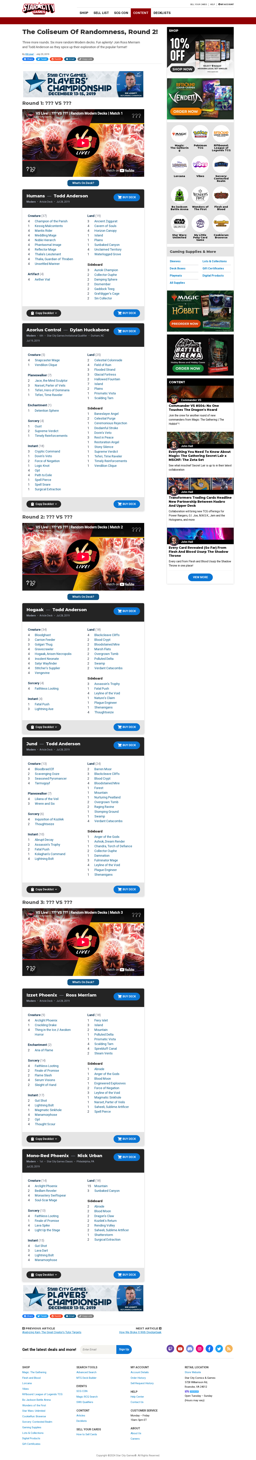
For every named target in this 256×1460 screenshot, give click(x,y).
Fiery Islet (101, 1020)
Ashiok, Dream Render (109, 841)
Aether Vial (42, 279)
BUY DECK (129, 197)
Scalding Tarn (103, 398)
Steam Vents (103, 1053)
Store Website (193, 1372)
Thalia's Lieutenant (48, 254)
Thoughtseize (104, 712)
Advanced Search (86, 1372)
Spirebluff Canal (105, 1048)
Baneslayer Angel (106, 414)
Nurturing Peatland (107, 797)
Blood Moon (102, 1078)
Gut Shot (41, 1100)
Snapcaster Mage (47, 360)
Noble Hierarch (45, 240)
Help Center (137, 1396)
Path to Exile (43, 475)
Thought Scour (45, 1124)
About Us (136, 1433)
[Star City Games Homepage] (44, 8)
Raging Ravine (104, 807)
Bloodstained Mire (107, 644)
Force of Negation (47, 461)
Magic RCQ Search (87, 1396)
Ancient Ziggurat (105, 221)
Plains (98, 240)
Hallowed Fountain (107, 379)
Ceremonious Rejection (110, 423)
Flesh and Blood (221, 208)
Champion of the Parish (51, 221)
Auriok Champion (106, 270)
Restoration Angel (106, 442)
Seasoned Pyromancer (51, 778)
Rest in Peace (104, 437)
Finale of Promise (47, 1070)
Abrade (99, 1069)
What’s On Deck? (83, 183)
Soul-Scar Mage (46, 1200)
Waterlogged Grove (107, 254)
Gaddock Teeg (104, 289)
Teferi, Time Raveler (49, 395)
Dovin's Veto (43, 456)
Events (81, 1386)
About (135, 1428)
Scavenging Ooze (47, 774)
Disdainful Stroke (106, 428)
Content (140, 13)
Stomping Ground (106, 811)
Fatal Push (42, 704)
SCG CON (121, 13)
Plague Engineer (105, 702)
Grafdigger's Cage (106, 293)
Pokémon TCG (200, 146)
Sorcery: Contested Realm (221, 179)
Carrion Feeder (45, 640)
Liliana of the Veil (47, 799)
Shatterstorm (103, 1235)
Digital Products (213, 275)
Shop (84, 13)
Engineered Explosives (110, 1083)
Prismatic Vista (105, 393)
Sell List (101, 13)
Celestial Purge (104, 418)
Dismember (102, 284)
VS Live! (29, 54)
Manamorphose (46, 1114)
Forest (98, 788)
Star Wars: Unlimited (179, 236)
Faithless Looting (47, 688)
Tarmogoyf (42, 783)
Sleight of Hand (45, 1085)
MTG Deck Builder (86, 1377)
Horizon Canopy (105, 230)
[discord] (190, 1349)
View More (200, 577)
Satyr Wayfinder (46, 663)
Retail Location (196, 1367)
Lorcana (179, 176)
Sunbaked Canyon (107, 245)
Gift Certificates (213, 268)
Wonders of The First (200, 208)
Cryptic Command (47, 451)
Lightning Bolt (44, 859)
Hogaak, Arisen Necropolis (53, 654)
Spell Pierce (43, 480)
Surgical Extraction (48, 489)
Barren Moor (103, 769)
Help (212, 4)
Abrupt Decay (44, 840)
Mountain (101, 792)
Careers (135, 1438)
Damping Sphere (105, 279)
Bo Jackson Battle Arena (179, 208)
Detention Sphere (47, 410)
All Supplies (177, 282)
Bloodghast (43, 635)
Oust (38, 426)
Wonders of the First (34, 1405)
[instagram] (199, 1349)
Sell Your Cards (198, 4)
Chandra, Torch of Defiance (113, 846)
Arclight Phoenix (46, 1020)
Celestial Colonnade (108, 360)
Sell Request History (142, 1383)
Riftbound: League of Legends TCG (221, 148)
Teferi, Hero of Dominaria (52, 390)
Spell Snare (43, 484)
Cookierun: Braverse (221, 236)
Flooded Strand (104, 369)
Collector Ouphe (105, 275)
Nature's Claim (104, 698)
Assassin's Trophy (107, 684)
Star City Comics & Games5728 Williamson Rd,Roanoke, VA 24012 (200, 1382)
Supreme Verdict (46, 431)
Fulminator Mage (106, 860)
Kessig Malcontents (49, 226)
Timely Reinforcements (51, 435)
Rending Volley (104, 1225)
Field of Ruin (102, 365)
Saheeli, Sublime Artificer (111, 1107)
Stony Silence (103, 447)
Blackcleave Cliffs (107, 635)
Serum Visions (45, 1080)
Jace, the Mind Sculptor (51, 380)
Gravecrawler (44, 649)
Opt (37, 470)
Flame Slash (43, 1075)
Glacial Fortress (105, 374)
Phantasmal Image (48, 245)
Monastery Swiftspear (50, 1195)
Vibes (200, 176)
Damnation (102, 855)
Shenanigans (103, 707)
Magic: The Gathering (179, 148)
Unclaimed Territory (108, 249)
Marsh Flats (102, 649)
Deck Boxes (177, 268)
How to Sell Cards (86, 1434)
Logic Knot (42, 465)
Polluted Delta (104, 659)
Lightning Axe (44, 709)
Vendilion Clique (46, 365)
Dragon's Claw (104, 1216)
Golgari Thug (43, 644)
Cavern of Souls (105, 226)
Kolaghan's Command (50, 854)
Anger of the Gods (106, 837)
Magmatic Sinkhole (48, 1110)
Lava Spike (42, 1225)
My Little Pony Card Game (200, 237)
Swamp (99, 663)
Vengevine (42, 673)
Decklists (162, 13)
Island (98, 235)
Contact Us (137, 1402)
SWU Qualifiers (84, 1402)
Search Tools (86, 1367)
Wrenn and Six (45, 803)
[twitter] (219, 1349)
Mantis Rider (43, 230)
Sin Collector (103, 298)
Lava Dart (41, 1250)
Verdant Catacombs (108, 668)
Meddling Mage (45, 235)
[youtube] (180, 1349)
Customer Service (144, 1410)
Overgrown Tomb (106, 654)
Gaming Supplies (31, 1427)
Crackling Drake (46, 1025)
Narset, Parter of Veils (50, 385)
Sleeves (175, 261)
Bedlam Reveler (46, 1191)
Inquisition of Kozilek (49, 819)
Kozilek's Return (105, 1221)
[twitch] (170, 1349)
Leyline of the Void (107, 693)
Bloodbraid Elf (44, 769)
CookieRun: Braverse (34, 1416)
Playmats (176, 275)
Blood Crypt (102, 640)
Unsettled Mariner (47, 264)
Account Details (140, 1372)
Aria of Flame (44, 1050)
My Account (140, 1367)
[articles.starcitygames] (229, 1349)
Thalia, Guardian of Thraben (54, 259)
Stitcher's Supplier (47, 668)
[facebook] (209, 1349)
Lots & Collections (215, 261)
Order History (138, 1377)
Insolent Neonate (47, 659)
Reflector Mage (45, 249)
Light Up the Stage (47, 1230)
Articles (80, 1415)
